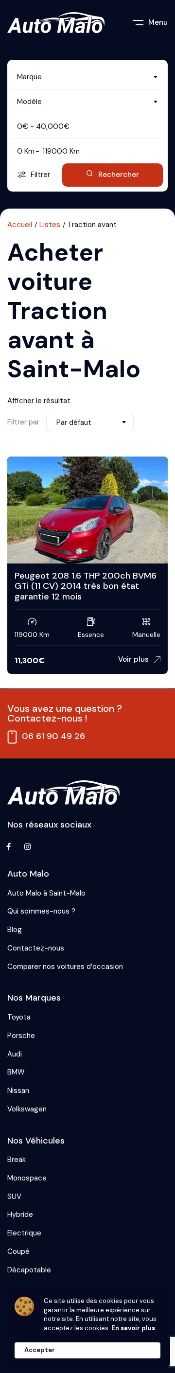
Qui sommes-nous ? (41, 911)
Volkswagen (27, 1109)
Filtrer (40, 174)
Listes (49, 224)
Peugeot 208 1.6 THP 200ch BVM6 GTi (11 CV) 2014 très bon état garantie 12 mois (86, 586)
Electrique (24, 1233)
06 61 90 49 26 (53, 736)
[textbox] (87, 77)
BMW (16, 1072)
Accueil (19, 224)
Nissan (18, 1090)
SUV (14, 1196)
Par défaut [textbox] (73, 422)
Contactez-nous (35, 948)
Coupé (18, 1251)
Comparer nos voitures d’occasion (65, 966)
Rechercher (118, 174)
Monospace (27, 1178)
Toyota (19, 1017)
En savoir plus (133, 1328)
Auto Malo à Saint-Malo (46, 893)
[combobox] (87, 77)
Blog (14, 929)
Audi (14, 1054)
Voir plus (133, 659)
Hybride (20, 1214)
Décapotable (29, 1270)
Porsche (21, 1035)
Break (16, 1159)
